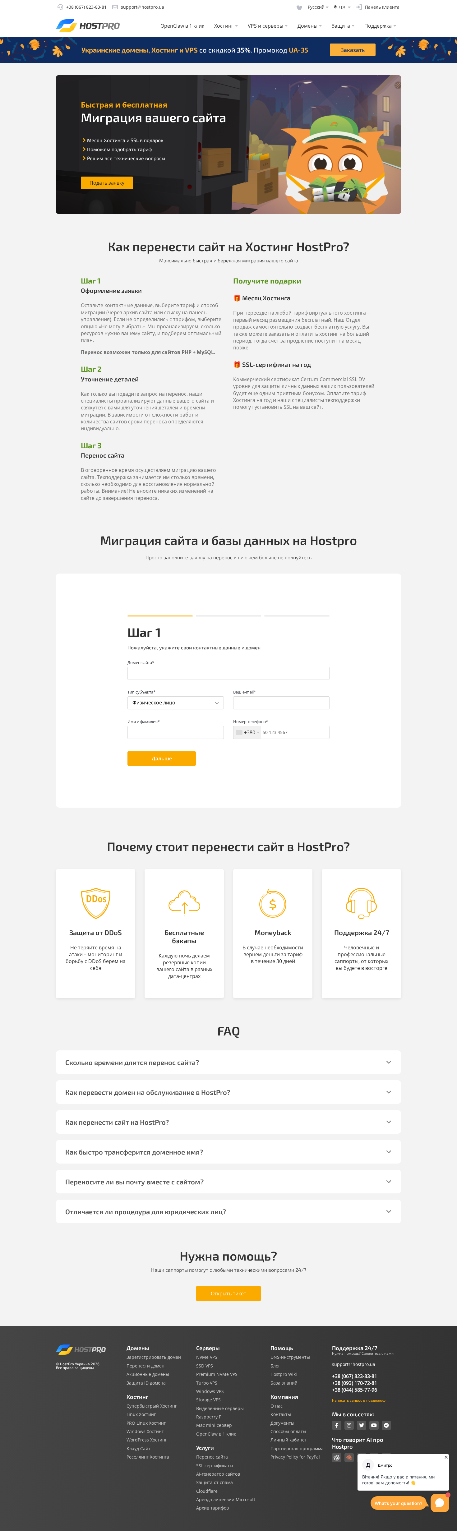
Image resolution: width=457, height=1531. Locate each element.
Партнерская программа (297, 1448)
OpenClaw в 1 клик (182, 25)
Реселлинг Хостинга (148, 1457)
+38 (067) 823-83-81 (354, 1376)
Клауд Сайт (138, 1448)
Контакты (280, 1414)
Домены (307, 25)
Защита (341, 25)
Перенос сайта (212, 1457)
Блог (275, 1366)
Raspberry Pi (209, 1417)
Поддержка (378, 25)
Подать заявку (107, 182)
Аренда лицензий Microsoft (225, 1499)
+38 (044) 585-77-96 (354, 1389)
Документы (282, 1423)
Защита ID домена (146, 1383)
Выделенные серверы (220, 1408)
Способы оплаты (288, 1431)
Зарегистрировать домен (154, 1357)
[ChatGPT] (336, 1457)
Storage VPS (208, 1400)
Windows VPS (210, 1391)
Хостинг (223, 25)
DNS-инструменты (290, 1357)
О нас (276, 1406)
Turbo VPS (206, 1383)
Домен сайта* (140, 662)
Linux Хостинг (141, 1414)
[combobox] (247, 732)
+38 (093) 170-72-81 (354, 1383)
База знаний (284, 1383)
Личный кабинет (288, 1440)
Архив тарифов (212, 1508)
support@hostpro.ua (353, 1364)
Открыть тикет (228, 1293)
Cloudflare (207, 1491)
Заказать (353, 49)
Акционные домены (148, 1374)
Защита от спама (214, 1482)
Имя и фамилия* (143, 721)
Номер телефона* (250, 721)
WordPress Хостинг (147, 1440)
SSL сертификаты (214, 1466)
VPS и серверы (265, 25)
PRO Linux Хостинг (146, 1423)
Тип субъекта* (141, 692)
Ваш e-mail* (244, 692)
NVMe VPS (206, 1357)
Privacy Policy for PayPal (295, 1457)
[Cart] (299, 7)
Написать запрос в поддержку (358, 1400)
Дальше (162, 758)
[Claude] (349, 1457)
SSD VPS (204, 1366)
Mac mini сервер (214, 1425)
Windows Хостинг (145, 1431)
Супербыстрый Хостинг (152, 1406)
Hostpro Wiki (283, 1374)
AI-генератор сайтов (218, 1474)
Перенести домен (145, 1366)
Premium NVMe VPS (217, 1374)
